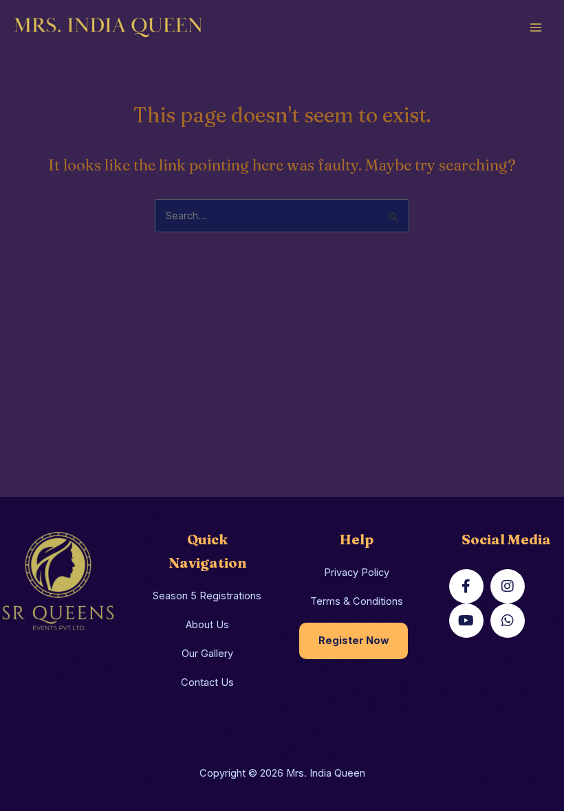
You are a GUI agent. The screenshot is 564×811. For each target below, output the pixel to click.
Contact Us (207, 682)
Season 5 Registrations (207, 596)
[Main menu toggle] (535, 27)
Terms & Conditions (356, 601)
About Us (207, 625)
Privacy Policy (356, 572)
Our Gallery (207, 653)
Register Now (353, 640)
